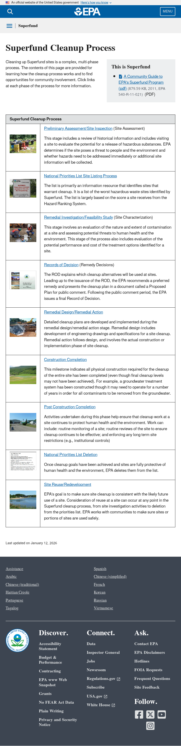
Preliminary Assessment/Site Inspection (78, 128)
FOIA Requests (148, 669)
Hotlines (141, 661)
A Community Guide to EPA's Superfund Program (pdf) (141, 82)
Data (91, 643)
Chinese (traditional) (22, 584)
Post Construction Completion (69, 407)
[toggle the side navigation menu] (9, 26)
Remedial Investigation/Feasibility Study (78, 217)
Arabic (11, 576)
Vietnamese (103, 608)
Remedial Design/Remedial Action (73, 312)
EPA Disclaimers (149, 652)
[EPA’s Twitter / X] (150, 714)
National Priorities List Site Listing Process (80, 176)
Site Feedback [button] (147, 687)
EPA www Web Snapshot (53, 682)
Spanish (100, 569)
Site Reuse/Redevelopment (67, 484)
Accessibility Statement (50, 646)
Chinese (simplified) (110, 576)
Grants (45, 693)
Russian (100, 600)
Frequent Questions (152, 678)
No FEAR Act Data (56, 702)
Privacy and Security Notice (58, 722)
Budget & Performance (50, 660)
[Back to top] (168, 733)
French (99, 584)
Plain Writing (51, 711)
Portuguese (14, 600)
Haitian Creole (17, 592)
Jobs (91, 661)
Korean (99, 592)
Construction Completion (65, 360)
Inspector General (103, 652)
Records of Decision (61, 265)
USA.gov (95, 696)
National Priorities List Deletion (70, 455)
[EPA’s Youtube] (161, 714)
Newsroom (96, 669)
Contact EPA (146, 643)
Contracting (50, 671)
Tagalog (12, 608)
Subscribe (96, 687)
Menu (168, 11)
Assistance (14, 569)
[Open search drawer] (10, 11)
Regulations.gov (101, 678)
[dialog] (23, 143)
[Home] (87, 11)
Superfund (28, 25)
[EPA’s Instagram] (150, 725)
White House (98, 704)
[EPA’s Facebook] (139, 714)
